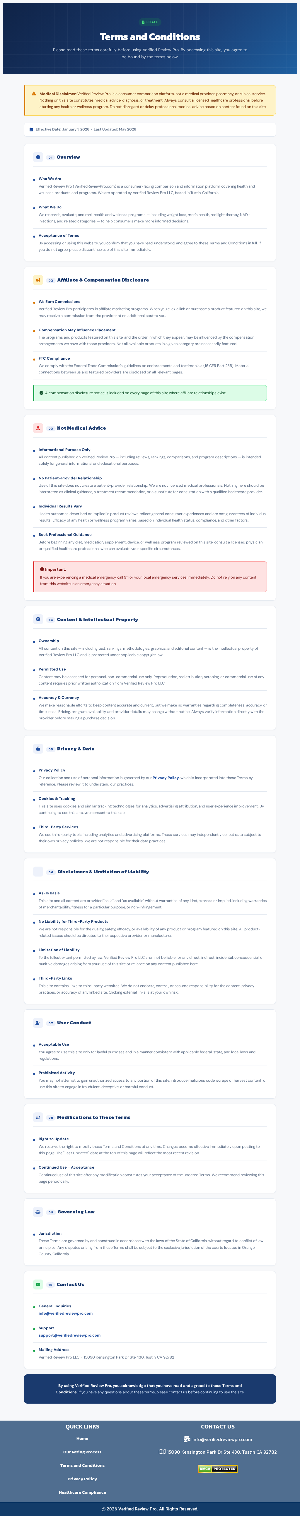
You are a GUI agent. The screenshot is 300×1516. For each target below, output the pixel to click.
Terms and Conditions (82, 1465)
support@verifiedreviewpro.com (69, 1335)
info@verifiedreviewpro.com (66, 1313)
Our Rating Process (82, 1451)
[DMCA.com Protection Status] (218, 1469)
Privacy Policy (166, 777)
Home (82, 1438)
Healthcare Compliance (82, 1492)
